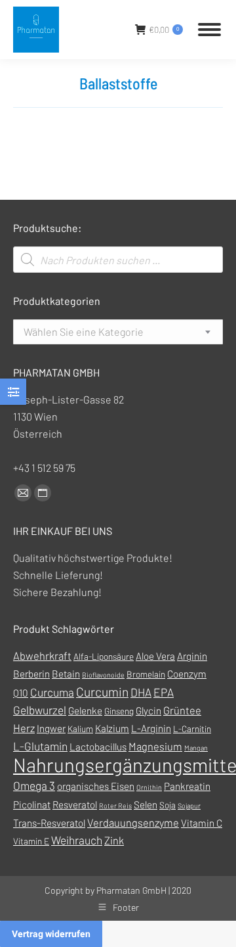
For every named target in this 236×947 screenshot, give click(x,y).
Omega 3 (34, 785)
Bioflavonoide (103, 674)
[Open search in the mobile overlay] (118, 259)
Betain (66, 674)
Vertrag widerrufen (51, 934)
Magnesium (155, 746)
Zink (114, 840)
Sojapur (189, 805)
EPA (163, 692)
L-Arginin (151, 728)
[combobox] (118, 331)
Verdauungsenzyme (133, 822)
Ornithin (149, 787)
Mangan (196, 747)
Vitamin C (201, 823)
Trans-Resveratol (49, 823)
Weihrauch (76, 839)
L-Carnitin (192, 728)
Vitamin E (31, 840)
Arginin (192, 656)
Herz (24, 728)
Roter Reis (115, 805)
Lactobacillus (98, 746)
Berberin (31, 674)
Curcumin (102, 691)
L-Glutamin (40, 745)
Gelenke (85, 710)
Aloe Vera (155, 656)
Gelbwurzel (39, 709)
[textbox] (84, 331)
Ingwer (51, 728)
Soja (167, 804)
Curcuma (52, 692)
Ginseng (119, 710)
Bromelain (146, 674)
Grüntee (182, 710)
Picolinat (31, 804)
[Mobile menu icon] (209, 29)
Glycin (148, 710)
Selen (145, 804)
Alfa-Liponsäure (103, 656)
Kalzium (112, 728)
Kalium (80, 728)
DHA (140, 692)
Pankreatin (187, 786)
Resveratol (74, 804)
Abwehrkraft (42, 655)
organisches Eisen (95, 786)
